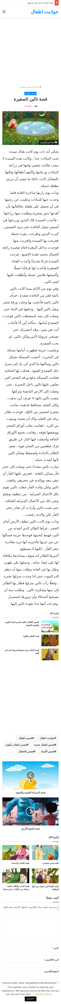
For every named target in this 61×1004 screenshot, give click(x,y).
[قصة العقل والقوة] (50, 640)
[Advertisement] (30, 52)
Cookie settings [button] (43, 994)
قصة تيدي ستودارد (50, 863)
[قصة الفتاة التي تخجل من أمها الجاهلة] (45, 875)
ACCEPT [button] (31, 999)
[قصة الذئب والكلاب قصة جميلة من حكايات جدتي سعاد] (15, 875)
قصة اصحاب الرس (45, 2)
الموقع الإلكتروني (51, 971)
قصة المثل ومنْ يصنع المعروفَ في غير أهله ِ (22, 651)
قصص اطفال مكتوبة (16, 744)
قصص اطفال (25, 87)
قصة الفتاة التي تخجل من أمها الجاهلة (45, 888)
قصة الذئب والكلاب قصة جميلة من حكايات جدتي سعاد (16, 888)
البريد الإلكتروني (51, 959)
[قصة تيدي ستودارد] (45, 852)
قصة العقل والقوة (31, 636)
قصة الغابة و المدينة (20, 863)
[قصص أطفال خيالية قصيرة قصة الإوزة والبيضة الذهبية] (50, 626)
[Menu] (3, 12)
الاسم (55, 948)
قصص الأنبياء (48, 751)
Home (36, 87)
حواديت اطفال (47, 738)
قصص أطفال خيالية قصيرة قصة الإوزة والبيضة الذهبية (22, 623)
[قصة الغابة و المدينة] (15, 852)
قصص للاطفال (26, 751)
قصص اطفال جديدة (44, 744)
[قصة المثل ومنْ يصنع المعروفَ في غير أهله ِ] (50, 654)
